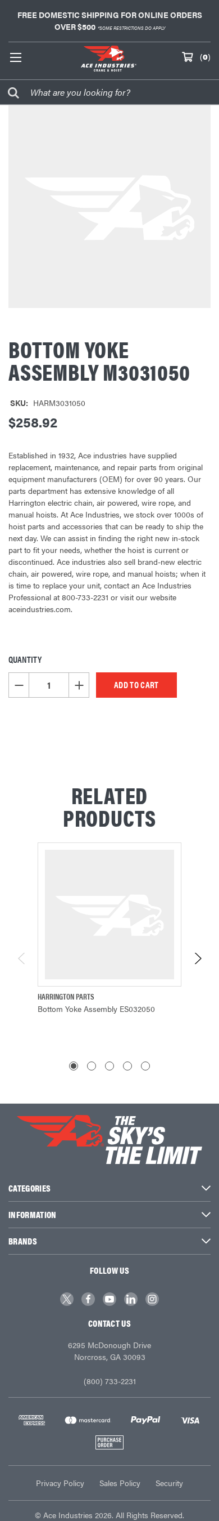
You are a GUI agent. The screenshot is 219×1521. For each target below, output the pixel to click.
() (205, 56)
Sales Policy (119, 1483)
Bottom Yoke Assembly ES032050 (96, 1008)
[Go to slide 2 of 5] (91, 1066)
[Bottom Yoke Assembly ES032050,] (109, 914)
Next (197, 958)
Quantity (25, 659)
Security (169, 1483)
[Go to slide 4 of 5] (127, 1066)
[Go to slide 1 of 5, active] (73, 1066)
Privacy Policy (60, 1483)
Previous (22, 958)
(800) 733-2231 (110, 1381)
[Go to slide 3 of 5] (109, 1066)
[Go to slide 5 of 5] (145, 1066)
